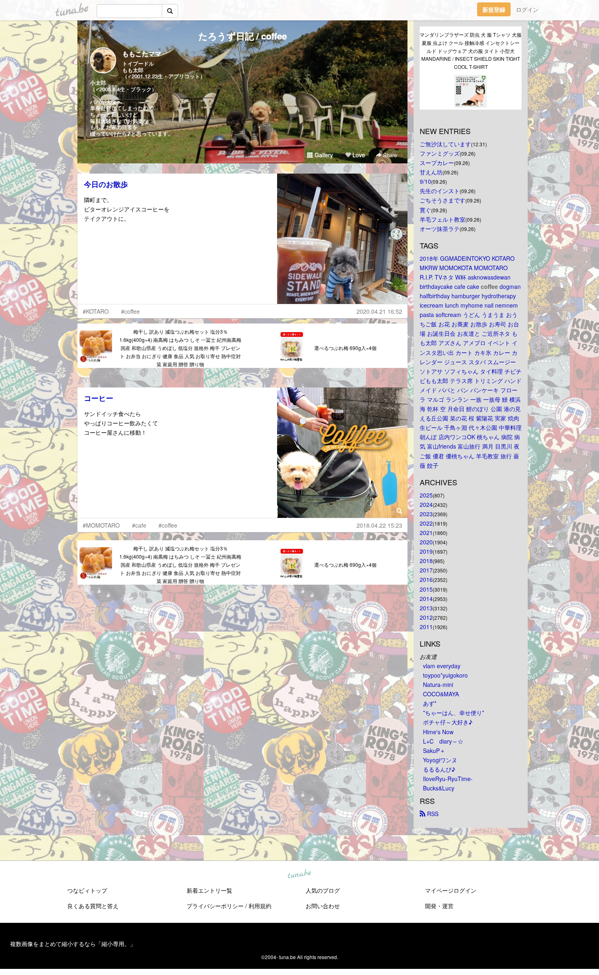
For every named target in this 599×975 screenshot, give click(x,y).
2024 (426, 504)
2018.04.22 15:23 (379, 525)
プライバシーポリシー (215, 906)
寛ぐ (425, 210)
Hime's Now (438, 732)
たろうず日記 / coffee (242, 35)
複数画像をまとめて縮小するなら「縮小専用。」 (73, 944)
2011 (426, 627)
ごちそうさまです (442, 200)
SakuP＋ (434, 750)
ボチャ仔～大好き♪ (447, 722)
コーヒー (98, 398)
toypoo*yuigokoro (445, 675)
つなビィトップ (87, 890)
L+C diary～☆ (443, 741)
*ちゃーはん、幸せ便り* (453, 713)
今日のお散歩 (106, 184)
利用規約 (260, 906)
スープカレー (437, 162)
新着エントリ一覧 (209, 890)
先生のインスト (440, 191)
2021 (426, 532)
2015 (426, 589)
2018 (426, 561)
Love (358, 155)
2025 (426, 495)
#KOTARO (96, 311)
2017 (426, 570)
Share (389, 155)
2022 (426, 523)
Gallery (323, 155)
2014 (426, 598)
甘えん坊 (431, 172)
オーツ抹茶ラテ (440, 228)
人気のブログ (323, 890)
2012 (426, 617)
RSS (431, 814)
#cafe (139, 525)
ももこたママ (141, 53)
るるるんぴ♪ (439, 769)
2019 (426, 551)
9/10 (425, 181)
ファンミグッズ (440, 153)
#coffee (130, 311)
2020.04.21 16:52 (379, 311)
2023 (426, 514)
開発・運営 (439, 906)
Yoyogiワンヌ (440, 760)
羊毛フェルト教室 (442, 219)
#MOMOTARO (101, 525)
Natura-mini (438, 684)
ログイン (527, 9)
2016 (426, 579)
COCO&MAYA (441, 694)
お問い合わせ (323, 906)
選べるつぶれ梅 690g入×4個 (345, 347)
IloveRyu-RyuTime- (448, 779)
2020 (426, 542)
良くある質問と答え (93, 906)
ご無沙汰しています (445, 144)
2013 (426, 608)
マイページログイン (450, 890)
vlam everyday (441, 666)
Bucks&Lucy (438, 788)
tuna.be (299, 874)
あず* (429, 703)
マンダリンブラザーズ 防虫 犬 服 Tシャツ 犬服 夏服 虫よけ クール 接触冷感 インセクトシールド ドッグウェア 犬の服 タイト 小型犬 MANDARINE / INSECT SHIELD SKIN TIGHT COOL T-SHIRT (471, 50)
